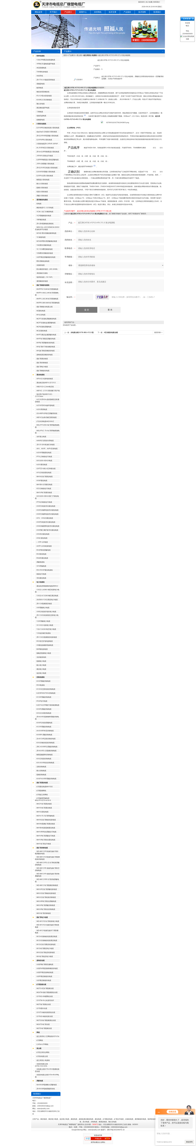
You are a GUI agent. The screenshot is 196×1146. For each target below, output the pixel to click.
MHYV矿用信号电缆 (44, 844)
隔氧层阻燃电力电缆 (44, 653)
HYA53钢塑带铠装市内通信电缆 (48, 526)
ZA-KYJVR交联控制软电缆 (46, 739)
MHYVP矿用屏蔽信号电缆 (46, 836)
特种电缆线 (41, 56)
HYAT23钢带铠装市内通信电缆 (47, 514)
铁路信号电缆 (41, 574)
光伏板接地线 (41, 657)
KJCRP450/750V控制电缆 (46, 693)
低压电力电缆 (41, 673)
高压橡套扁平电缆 (43, 108)
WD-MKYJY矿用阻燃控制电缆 (47, 885)
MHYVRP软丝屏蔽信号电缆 (46, 832)
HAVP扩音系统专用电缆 (45, 441)
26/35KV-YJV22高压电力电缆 (47, 600)
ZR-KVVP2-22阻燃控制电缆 (46, 751)
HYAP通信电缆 (42, 480)
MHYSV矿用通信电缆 (44, 808)
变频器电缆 (41, 84)
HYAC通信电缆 (42, 538)
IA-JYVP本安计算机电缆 (45, 148)
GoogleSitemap (77, 1130)
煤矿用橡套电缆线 (43, 285)
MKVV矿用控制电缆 (44, 913)
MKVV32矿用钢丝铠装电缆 (46, 893)
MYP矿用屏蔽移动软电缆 (45, 343)
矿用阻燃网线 (41, 791)
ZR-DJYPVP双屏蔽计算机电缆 (47, 136)
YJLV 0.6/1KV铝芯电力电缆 (46, 629)
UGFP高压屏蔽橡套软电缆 (46, 257)
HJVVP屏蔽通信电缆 (44, 453)
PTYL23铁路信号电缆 (44, 457)
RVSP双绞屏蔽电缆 (44, 550)
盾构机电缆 (41, 960)
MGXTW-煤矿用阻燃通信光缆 (47, 992)
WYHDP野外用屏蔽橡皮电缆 (47, 241)
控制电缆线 (41, 677)
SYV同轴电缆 (41, 566)
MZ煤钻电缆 (41, 311)
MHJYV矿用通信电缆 (44, 804)
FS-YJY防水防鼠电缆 (44, 96)
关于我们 (53, 12)
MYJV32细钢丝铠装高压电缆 (47, 940)
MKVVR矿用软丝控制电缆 (46, 909)
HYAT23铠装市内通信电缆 (46, 506)
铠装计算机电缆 (42, 192)
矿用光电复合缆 (42, 1056)
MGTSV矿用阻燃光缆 (44, 1028)
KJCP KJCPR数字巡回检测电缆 (48, 705)
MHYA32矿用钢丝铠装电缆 (46, 820)
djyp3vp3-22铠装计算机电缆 (47, 132)
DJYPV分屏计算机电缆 (45, 176)
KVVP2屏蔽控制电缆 (44, 709)
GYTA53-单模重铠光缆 (45, 996)
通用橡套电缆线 (42, 200)
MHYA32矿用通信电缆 (45, 476)
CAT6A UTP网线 (42, 1044)
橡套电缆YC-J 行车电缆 (45, 208)
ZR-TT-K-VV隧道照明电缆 (46, 80)
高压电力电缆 (41, 669)
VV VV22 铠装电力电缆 (45, 625)
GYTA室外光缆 (42, 1008)
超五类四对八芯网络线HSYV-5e (48, 1036)
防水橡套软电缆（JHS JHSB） (48, 269)
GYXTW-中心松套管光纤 (45, 1000)
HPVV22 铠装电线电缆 (45, 379)
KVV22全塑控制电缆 (44, 713)
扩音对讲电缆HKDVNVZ (45, 421)
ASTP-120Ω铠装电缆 (44, 546)
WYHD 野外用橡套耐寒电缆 (46, 233)
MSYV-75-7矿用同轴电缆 (45, 816)
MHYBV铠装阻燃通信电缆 (46, 828)
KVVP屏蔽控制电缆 (43, 681)
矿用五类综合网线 (43, 1052)
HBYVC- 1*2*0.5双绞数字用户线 (48, 391)
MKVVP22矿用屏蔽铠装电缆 (47, 889)
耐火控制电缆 (41, 771)
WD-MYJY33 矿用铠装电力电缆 (48, 921)
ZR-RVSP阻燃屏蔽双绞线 (46, 1089)
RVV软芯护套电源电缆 (45, 641)
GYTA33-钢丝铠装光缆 (45, 1016)
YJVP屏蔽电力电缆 (43, 621)
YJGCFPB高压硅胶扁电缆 (46, 60)
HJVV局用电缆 (42, 409)
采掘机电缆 (41, 265)
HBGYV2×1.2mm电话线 (45, 387)
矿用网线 (40, 1040)
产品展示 (68, 12)
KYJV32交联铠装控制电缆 (46, 689)
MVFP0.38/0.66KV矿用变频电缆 (48, 303)
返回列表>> (158, 332)
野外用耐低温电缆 (43, 261)
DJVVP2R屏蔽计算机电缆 (46, 172)
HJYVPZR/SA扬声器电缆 (45, 405)
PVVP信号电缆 (42, 701)
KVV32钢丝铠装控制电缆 (45, 743)
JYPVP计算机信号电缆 (45, 156)
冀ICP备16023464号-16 (116, 1130)
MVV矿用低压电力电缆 (45, 956)
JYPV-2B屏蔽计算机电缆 (45, 164)
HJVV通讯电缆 (42, 465)
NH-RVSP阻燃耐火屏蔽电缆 (47, 1085)
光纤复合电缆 (41, 437)
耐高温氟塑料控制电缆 (45, 755)
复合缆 (39, 1048)
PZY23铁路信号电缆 (44, 488)
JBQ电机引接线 (42, 273)
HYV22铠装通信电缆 (44, 473)
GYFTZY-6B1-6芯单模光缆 (46, 469)
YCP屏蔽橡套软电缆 (44, 216)
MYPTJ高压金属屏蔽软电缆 (46, 335)
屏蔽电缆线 (41, 562)
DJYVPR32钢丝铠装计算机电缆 (48, 128)
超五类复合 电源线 (43, 1060)
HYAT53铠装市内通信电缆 (46, 522)
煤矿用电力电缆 (42, 367)
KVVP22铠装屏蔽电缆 (44, 723)
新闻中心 (83, 12)
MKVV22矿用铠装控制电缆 (46, 897)
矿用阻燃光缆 (41, 984)
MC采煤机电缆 (42, 331)
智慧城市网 (98, 1135)
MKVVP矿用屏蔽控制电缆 (46, 905)
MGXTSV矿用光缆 (43, 1024)
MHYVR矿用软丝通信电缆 (46, 840)
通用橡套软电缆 (42, 281)
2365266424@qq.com (45, 1106)
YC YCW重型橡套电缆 (45, 249)
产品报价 (127, 12)
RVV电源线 (41, 685)
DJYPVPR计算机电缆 (44, 140)
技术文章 (112, 12)
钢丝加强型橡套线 (43, 92)
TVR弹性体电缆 (42, 72)
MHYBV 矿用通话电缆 (44, 484)
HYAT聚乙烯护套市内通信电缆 (47, 530)
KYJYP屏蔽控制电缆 (44, 727)
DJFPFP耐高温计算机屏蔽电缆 (48, 160)
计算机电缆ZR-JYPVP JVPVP (47, 144)
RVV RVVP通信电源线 (45, 570)
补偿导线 (40, 76)
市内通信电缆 (41, 578)
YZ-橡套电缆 (41, 237)
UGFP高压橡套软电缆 (44, 976)
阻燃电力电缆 (41, 661)
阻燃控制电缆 (41, 775)
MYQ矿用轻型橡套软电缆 (46, 351)
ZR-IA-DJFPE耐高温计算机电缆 (48, 152)
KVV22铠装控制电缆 (44, 759)
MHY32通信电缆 (42, 812)
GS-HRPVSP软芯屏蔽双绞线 (47, 413)
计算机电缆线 (41, 124)
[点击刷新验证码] (102, 297)
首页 (65, 55)
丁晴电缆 (40, 112)
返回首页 (141, 2)
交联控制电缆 (41, 767)
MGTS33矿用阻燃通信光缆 (46, 1020)
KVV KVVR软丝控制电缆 (45, 763)
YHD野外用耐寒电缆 (44, 245)
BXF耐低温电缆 (42, 649)
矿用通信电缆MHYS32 (45, 787)
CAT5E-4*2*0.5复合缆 (103, 211)
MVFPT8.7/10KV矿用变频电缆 (47, 289)
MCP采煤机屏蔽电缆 (44, 327)
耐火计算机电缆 (42, 184)
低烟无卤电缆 (41, 116)
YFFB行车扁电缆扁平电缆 (46, 64)
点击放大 (79, 79)
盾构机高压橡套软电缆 (45, 355)
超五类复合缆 (82, 211)
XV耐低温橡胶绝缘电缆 (45, 645)
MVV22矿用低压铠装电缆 (46, 952)
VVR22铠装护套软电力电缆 (46, 612)
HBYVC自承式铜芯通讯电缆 (47, 417)
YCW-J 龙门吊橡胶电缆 (45, 212)
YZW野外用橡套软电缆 (45, 253)
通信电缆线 (41, 375)
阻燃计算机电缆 (42, 188)
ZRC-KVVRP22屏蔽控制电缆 (47, 747)
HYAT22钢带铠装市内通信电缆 (47, 510)
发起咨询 (189, 1142)
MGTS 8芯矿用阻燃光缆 (45, 988)
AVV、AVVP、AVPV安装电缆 (47, 449)
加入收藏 (149, 2)
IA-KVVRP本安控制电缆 (45, 731)
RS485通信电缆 (42, 558)
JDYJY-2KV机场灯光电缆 (46, 445)
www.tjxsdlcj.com (43, 1109)
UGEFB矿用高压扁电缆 (45, 964)
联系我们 (156, 2)
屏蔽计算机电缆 (42, 196)
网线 (38, 1032)
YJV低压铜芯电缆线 (44, 633)
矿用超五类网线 (42, 795)
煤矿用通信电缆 (42, 359)
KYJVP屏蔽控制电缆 (44, 697)
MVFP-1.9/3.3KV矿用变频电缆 (47, 299)
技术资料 (142, 12)
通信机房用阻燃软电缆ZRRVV (47, 586)
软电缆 (39, 204)
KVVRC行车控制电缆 (44, 100)
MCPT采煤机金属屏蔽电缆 (46, 323)
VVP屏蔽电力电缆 (43, 608)
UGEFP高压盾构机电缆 (45, 972)
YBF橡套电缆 (41, 220)
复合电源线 (91, 211)
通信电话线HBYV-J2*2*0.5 (46, 383)
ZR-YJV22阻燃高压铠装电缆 (47, 637)
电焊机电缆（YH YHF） (45, 277)
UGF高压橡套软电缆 (44, 980)
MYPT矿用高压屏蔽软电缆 (46, 339)
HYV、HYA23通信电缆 (45, 518)
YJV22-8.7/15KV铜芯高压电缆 (47, 596)
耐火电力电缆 (41, 665)
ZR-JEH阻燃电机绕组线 (45, 224)
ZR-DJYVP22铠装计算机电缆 (47, 168)
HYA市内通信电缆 (43, 534)
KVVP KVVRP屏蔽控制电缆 (46, 779)
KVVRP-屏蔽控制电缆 (44, 735)
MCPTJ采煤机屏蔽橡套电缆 (46, 319)
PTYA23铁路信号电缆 (44, 502)
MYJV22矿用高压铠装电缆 (46, 944)
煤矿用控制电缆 (42, 363)
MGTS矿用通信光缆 (44, 1004)
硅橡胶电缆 (41, 120)
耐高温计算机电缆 (43, 180)
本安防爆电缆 (41, 68)
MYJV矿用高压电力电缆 (45, 948)
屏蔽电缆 (40, 1081)
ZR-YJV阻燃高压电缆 (44, 604)
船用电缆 (40, 88)
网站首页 (38, 12)
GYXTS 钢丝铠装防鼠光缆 (46, 1012)
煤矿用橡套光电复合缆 (45, 307)
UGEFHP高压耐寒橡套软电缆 (47, 968)
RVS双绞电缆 (41, 554)
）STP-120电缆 (42, 542)
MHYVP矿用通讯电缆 (44, 492)
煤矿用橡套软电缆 (43, 371)
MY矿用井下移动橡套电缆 (46, 347)
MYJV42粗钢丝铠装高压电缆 (47, 936)
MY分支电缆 (41, 315)
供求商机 (97, 12)
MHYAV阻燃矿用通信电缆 (46, 824)
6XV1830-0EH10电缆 (44, 461)
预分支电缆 (41, 104)
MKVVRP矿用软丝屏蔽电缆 (46, 901)
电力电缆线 (41, 582)
